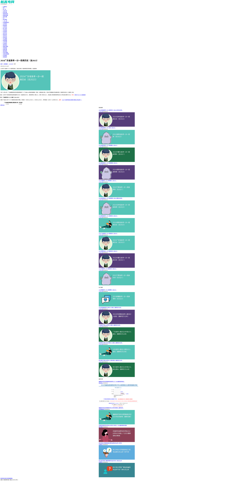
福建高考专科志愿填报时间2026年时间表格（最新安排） (111, 407)
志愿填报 (6, 64)
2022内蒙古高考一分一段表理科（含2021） (108, 145)
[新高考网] (7, 2)
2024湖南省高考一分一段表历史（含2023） (108, 215)
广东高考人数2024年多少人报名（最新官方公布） (110, 325)
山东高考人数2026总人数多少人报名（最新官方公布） (111, 342)
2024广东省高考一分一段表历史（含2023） (108, 233)
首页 (1, 64)
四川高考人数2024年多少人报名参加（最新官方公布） (111, 360)
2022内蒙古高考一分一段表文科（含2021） (108, 251)
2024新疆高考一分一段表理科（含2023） (108, 289)
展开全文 (2, 105)
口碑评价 (101, 444)
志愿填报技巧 (102, 409)
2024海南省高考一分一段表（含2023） (107, 127)
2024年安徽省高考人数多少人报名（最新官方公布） (110, 307)
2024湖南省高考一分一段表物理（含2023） (108, 163)
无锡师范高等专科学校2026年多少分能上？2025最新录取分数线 (113, 425)
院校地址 (101, 383)
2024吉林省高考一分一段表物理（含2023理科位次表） (111, 198)
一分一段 (11, 64)
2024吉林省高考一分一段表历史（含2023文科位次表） (111, 110)
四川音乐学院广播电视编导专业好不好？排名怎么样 (110, 460)
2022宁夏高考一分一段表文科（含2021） (108, 268)
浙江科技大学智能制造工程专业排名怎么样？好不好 (110, 443)
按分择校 (101, 426)
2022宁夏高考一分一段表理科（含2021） (108, 180)
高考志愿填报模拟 (8, 478)
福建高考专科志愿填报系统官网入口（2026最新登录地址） (112, 381)
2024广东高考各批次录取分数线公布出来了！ (72, 99)
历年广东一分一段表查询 (80, 94)
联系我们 (2, 478)
